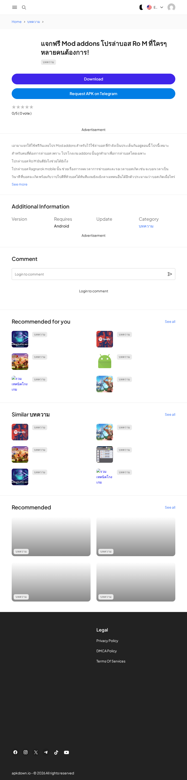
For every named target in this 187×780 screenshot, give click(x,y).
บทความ (48, 62)
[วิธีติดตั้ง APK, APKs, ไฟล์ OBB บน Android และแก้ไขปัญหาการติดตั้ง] (20, 339)
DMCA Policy (106, 651)
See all (170, 321)
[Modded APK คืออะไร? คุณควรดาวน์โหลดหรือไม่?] (104, 361)
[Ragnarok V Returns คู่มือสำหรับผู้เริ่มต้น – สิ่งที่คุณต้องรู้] (104, 384)
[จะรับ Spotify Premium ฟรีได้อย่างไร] (104, 339)
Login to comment (93, 291)
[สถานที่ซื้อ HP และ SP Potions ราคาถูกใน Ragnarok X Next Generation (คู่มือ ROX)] (104, 454)
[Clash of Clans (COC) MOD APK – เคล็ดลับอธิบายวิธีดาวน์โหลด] (20, 361)
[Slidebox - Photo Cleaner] (51, 536)
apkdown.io (21, 773)
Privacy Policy (107, 640)
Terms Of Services (110, 661)
